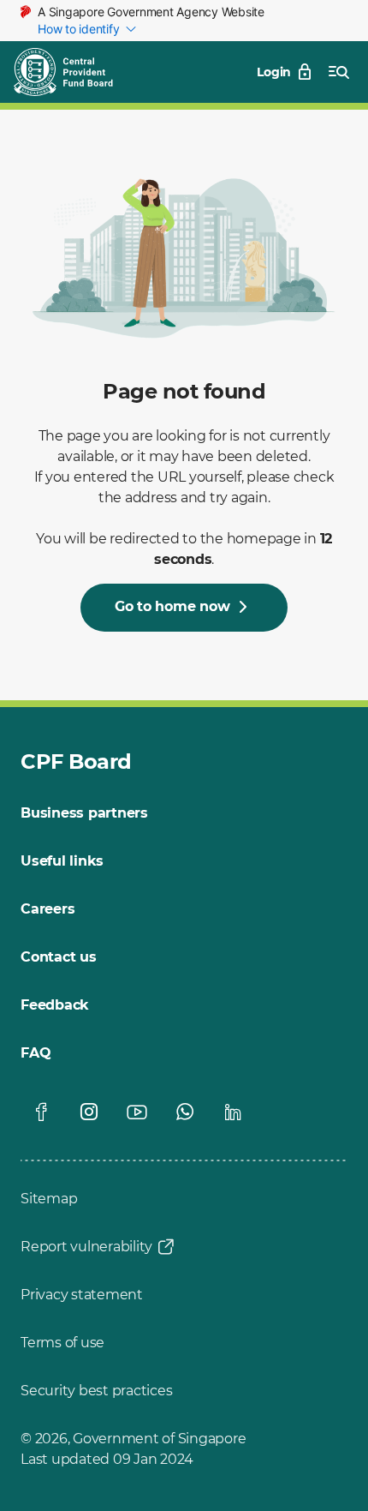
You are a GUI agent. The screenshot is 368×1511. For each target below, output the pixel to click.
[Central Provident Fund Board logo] (74, 72)
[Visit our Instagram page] (89, 1111)
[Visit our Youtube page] (136, 1111)
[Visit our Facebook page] (41, 1111)
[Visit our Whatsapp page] (184, 1111)
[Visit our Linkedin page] (232, 1111)
